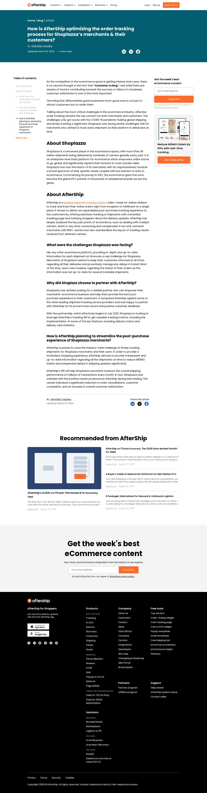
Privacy (31, 777)
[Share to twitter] (131, 52)
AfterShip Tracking (41, 46)
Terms (43, 777)
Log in (147, 5)
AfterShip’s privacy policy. (166, 107)
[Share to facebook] (138, 52)
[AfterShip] (37, 5)
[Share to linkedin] (124, 52)
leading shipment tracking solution (85, 202)
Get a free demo (173, 160)
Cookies (69, 777)
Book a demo (171, 5)
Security (56, 777)
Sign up (156, 5)
